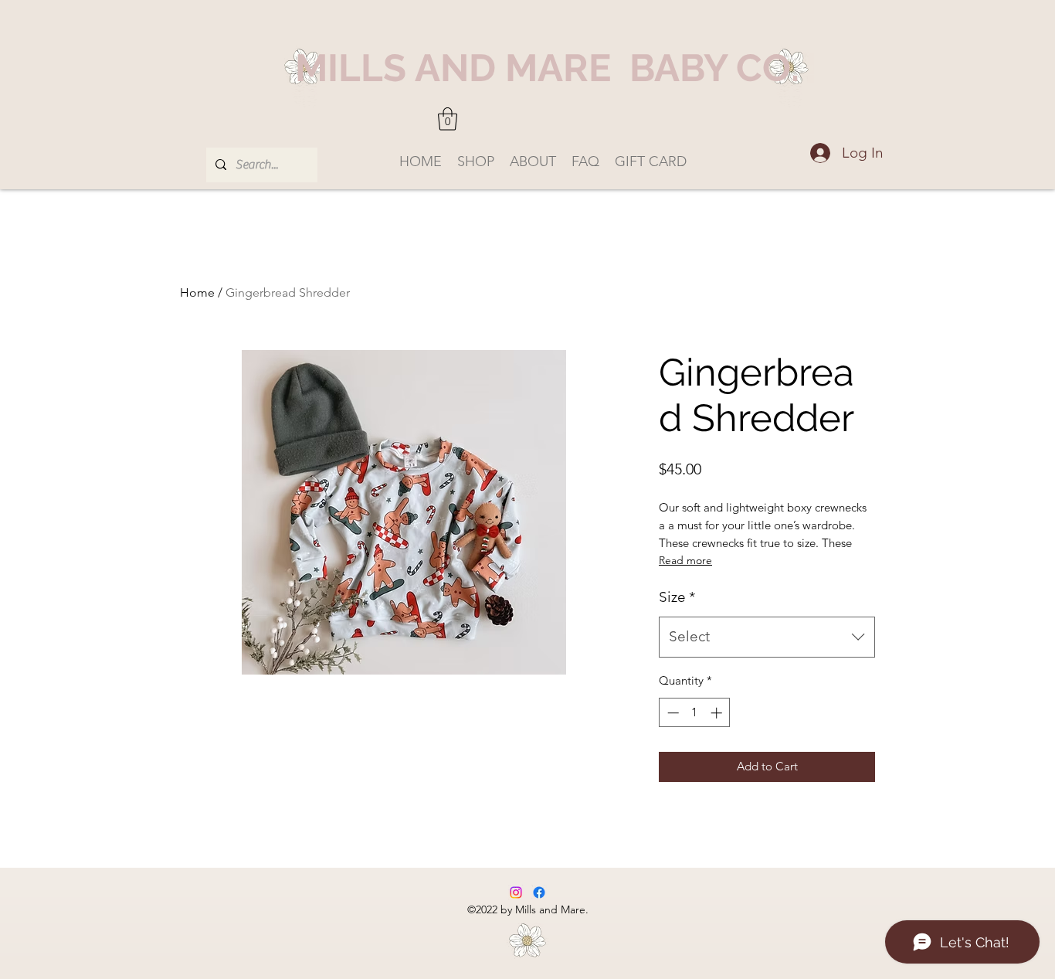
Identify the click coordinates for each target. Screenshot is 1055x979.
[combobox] (767, 637)
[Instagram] (516, 892)
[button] (447, 119)
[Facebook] (539, 892)
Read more (685, 560)
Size (677, 597)
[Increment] (717, 713)
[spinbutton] (694, 713)
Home (197, 292)
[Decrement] (671, 713)
